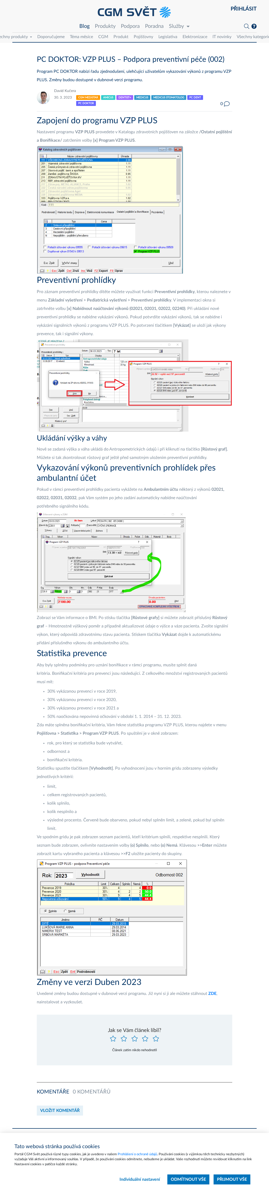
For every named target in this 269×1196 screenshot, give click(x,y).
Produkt (120, 37)
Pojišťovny (143, 37)
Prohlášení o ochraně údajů (137, 1154)
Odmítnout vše (188, 1179)
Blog (84, 26)
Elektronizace (195, 37)
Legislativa (167, 37)
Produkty (105, 26)
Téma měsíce (81, 37)
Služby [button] (176, 26)
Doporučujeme (51, 37)
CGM (103, 37)
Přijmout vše (232, 1179)
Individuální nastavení (140, 1179)
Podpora (130, 26)
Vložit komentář (60, 1110)
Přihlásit (244, 9)
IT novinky (222, 37)
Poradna (154, 26)
